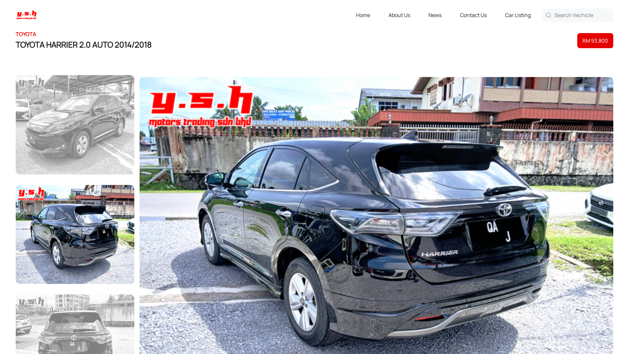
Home (363, 15)
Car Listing (518, 15)
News (435, 15)
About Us (399, 15)
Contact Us (473, 15)
